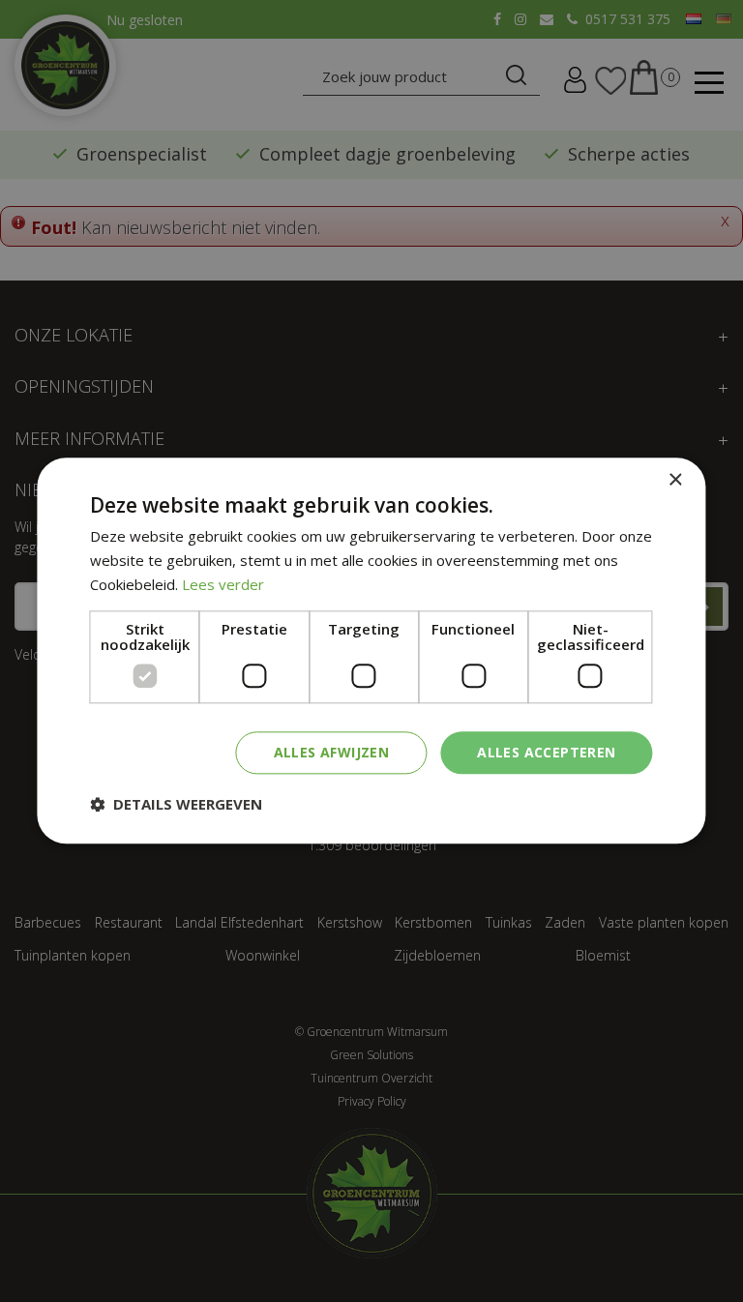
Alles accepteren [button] (546, 752)
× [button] (675, 480)
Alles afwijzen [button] (332, 752)
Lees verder (223, 584)
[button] (176, 804)
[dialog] (371, 650)
